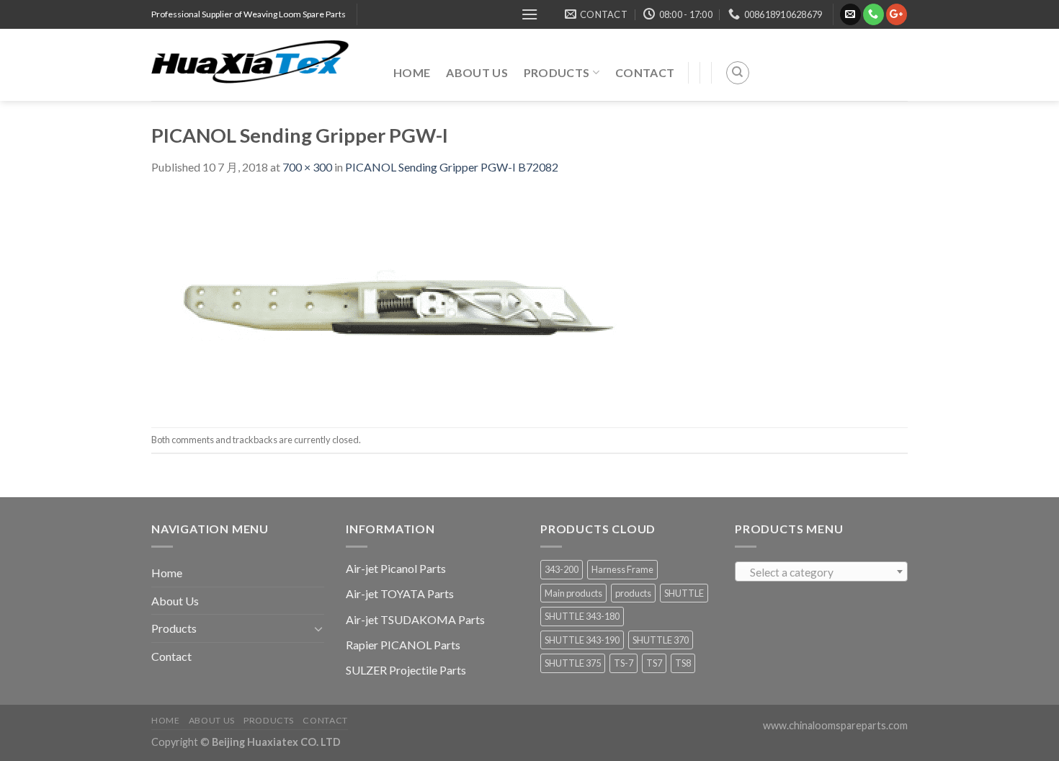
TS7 (654, 663)
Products (557, 72)
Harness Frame (622, 569)
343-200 (561, 569)
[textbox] (821, 572)
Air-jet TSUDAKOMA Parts (415, 619)
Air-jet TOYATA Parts (400, 593)
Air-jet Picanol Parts (396, 568)
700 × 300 (307, 167)
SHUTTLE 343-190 (582, 640)
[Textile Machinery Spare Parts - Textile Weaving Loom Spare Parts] (261, 65)
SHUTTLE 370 (661, 640)
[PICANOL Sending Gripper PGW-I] (403, 300)
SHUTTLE (684, 593)
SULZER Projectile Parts (406, 670)
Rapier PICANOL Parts (403, 644)
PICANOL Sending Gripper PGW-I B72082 (451, 167)
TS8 (683, 663)
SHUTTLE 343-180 (582, 616)
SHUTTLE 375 (573, 663)
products (633, 593)
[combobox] (821, 571)
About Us (477, 72)
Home (411, 72)
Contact (644, 72)
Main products (573, 593)
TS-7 (623, 663)
